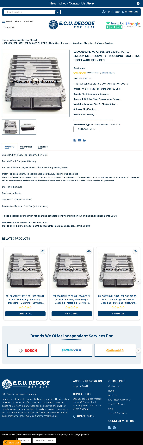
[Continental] (115, 350)
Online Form (83, 226)
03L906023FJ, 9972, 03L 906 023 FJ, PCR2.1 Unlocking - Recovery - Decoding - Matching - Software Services (72, 300)
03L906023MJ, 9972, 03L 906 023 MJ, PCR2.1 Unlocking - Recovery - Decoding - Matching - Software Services (118, 300)
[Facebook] (74, 140)
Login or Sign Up (81, 386)
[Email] (79, 140)
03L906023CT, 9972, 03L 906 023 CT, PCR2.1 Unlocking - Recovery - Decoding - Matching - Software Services (25, 300)
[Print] (84, 140)
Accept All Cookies (44, 440)
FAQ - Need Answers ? (119, 399)
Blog (110, 408)
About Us (28, 21)
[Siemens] (71, 350)
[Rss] (114, 427)
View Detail (25, 313)
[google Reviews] (133, 25)
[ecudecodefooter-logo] (36, 384)
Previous (4, 281)
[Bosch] (28, 350)
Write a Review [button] (108, 73)
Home (18, 21)
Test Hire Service (116, 404)
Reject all (24, 440)
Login (107, 12)
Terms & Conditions (117, 413)
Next (138, 281)
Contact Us (9, 27)
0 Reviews (43, 147)
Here (90, 3)
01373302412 (85, 416)
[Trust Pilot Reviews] (115, 25)
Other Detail (26, 147)
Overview (9, 147)
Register (116, 12)
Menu (9, 21)
